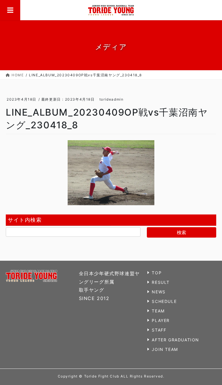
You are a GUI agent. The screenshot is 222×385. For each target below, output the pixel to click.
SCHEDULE (164, 301)
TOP (157, 272)
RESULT (161, 282)
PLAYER (161, 320)
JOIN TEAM (165, 349)
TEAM (158, 310)
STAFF (159, 329)
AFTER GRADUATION (175, 339)
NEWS (158, 291)
